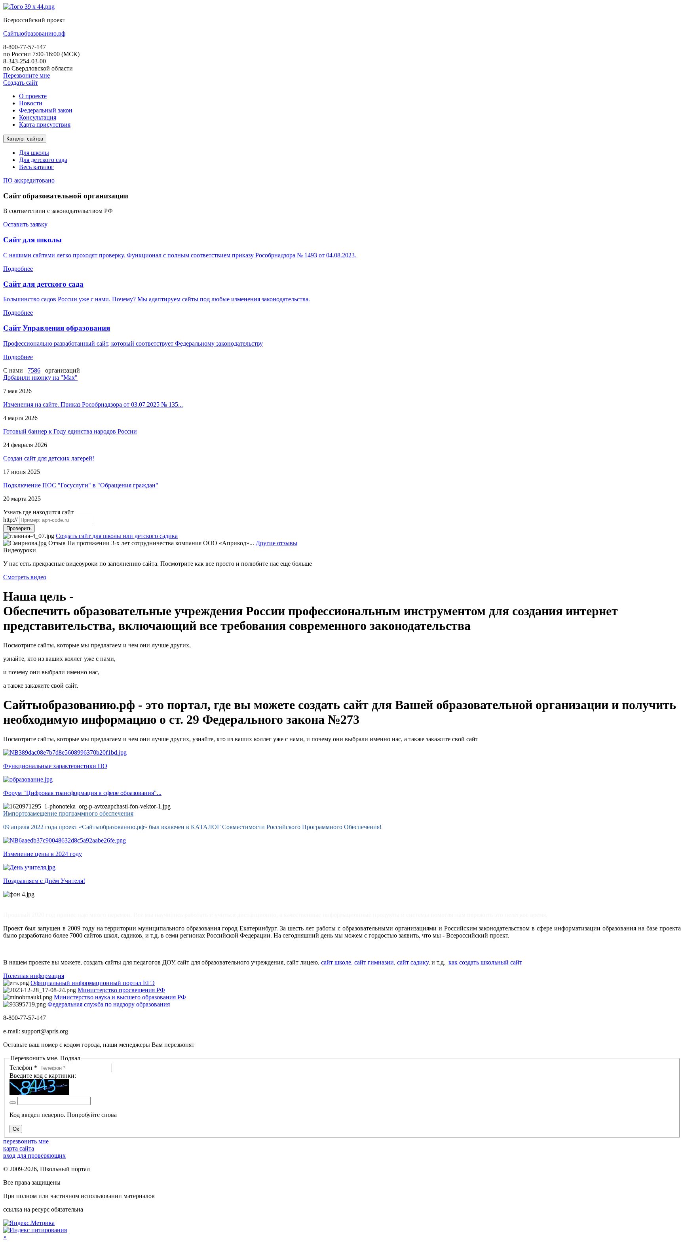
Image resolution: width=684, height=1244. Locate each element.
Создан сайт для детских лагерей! (48, 458)
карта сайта (18, 1148)
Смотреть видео (24, 577)
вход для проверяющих (34, 1155)
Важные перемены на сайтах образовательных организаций (84, 901)
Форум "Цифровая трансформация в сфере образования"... (82, 792)
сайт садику (412, 962)
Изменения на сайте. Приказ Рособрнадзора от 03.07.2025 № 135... (93, 404)
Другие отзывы (276, 543)
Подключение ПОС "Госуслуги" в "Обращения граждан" (80, 485)
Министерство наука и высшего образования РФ (120, 997)
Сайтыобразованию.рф (34, 33)
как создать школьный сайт (485, 962)
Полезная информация (33, 975)
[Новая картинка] (13, 1102)
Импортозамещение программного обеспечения (68, 813)
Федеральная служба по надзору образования (109, 1004)
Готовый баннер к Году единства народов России (70, 431)
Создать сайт (20, 82)
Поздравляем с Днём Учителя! (44, 880)
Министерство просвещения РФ (121, 990)
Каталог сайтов (24, 139)
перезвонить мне (26, 1141)
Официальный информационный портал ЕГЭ (92, 983)
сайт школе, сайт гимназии (357, 962)
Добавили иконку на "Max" (40, 377)
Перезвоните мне (26, 75)
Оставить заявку (25, 224)
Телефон (23, 1067)
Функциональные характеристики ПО (55, 766)
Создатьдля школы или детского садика (117, 536)
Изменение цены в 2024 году (42, 853)
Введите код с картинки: (43, 1075)
